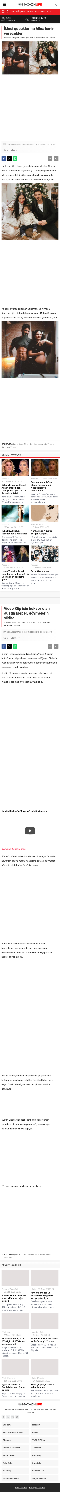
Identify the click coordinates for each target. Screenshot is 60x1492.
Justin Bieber (29, 1254)
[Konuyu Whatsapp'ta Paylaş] (15, 158)
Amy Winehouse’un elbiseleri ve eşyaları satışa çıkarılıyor (42, 1295)
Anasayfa (7, 37)
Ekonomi (7, 1440)
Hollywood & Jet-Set (13, 1432)
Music (48, 1254)
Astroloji (7, 1470)
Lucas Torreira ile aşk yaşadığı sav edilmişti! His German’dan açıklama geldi (15, 575)
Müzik (41, 524)
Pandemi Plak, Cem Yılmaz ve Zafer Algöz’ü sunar (44, 1340)
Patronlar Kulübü (11, 1478)
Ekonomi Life (38, 1470)
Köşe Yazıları (9, 1455)
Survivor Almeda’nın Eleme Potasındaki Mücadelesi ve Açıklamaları (41, 486)
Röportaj (11, 1378)
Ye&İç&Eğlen (38, 1440)
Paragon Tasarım (37, 1487)
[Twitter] (8, 1417)
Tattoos (5, 1257)
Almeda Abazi (17, 444)
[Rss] (17, 1417)
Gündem (7, 1424)
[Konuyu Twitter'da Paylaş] (9, 158)
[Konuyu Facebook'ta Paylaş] (4, 158)
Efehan (27, 444)
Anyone (15, 1254)
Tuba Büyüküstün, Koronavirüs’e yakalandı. (15, 532)
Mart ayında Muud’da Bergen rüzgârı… (41, 532)
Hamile (33, 444)
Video (11, 1257)
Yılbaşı (13, 447)
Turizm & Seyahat (11, 1447)
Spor (9, 1332)
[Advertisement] (30, 108)
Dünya (35, 1432)
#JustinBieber (19, 848)
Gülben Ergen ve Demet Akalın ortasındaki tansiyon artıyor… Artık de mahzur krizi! (14, 489)
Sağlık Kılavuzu (39, 1478)
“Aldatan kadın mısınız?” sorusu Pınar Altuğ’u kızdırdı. (14, 1298)
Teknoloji (36, 1447)
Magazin (16, 37)
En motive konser (40, 571)
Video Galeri (15, 1289)
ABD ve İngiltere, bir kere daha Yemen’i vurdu (31, 11)
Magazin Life (42, 444)
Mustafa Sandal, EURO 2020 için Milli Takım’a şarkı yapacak (13, 1341)
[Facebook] (3, 1417)
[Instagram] (12, 1417)
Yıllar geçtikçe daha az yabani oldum (43, 1385)
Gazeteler (37, 1463)
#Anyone (6, 848)
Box (20, 1254)
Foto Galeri (8, 1463)
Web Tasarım (21, 1487)
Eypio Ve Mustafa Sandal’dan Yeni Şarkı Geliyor (13, 1387)
